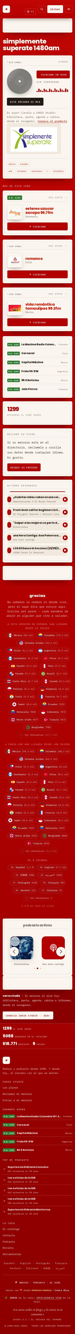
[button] (31, 968)
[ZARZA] (6, 9)
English (25, 1263)
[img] (37, 1290)
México (12, 164)
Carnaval (27, 353)
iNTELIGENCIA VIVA (49, 1297)
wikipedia (58, 171)
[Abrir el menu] (68, 9)
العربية (60, 1268)
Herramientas (12, 1254)
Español (24, 164)
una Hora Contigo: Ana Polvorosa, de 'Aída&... (37, 535)
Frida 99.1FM (29, 371)
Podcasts (9, 1241)
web (10, 171)
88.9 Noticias (30, 380)
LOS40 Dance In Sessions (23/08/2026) (37, 548)
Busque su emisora (24, 467)
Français (61, 1263)
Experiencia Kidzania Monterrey (29, 1209)
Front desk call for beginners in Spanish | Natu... (37, 510)
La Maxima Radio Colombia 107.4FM (39, 344)
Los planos (10, 1087)
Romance (33, 259)
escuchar (39, 226)
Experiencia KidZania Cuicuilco (28, 1167)
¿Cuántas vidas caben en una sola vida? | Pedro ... (37, 497)
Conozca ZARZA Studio (28, 1015)
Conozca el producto (52, 121)
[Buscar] (41, 9)
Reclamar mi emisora (17, 1094)
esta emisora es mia (25, 101)
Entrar (55, 9)
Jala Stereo (29, 389)
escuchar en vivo (54, 74)
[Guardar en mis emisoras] (66, 197)
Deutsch (15, 1268)
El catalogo (11, 1229)
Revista (8, 1247)
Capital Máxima (32, 362)
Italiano (32, 1268)
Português (43, 1263)
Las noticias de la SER (22, 1177)
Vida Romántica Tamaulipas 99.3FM (43, 306)
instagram (37, 171)
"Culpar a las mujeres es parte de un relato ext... (37, 523)
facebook (22, 171)
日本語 (46, 1268)
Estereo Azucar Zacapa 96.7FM (39, 211)
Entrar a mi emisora (17, 1100)
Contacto (9, 1235)
